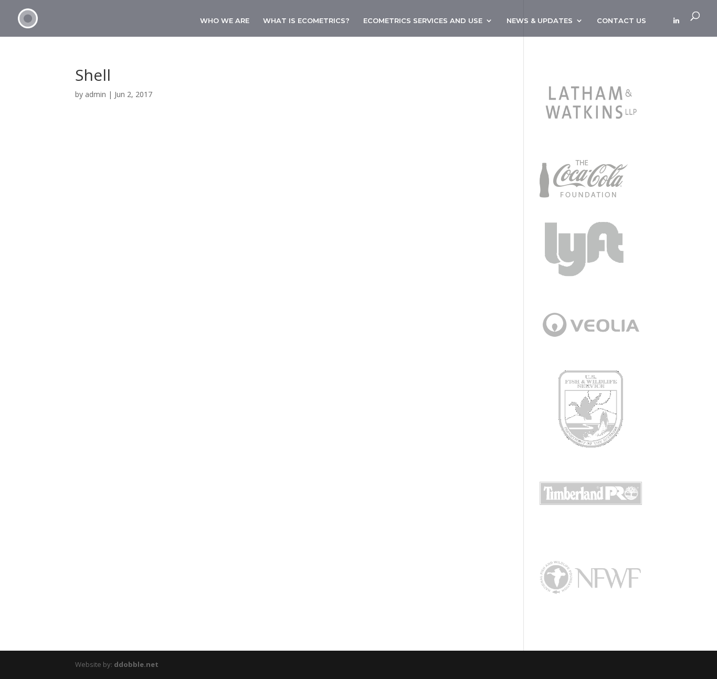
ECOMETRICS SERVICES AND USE (422, 21)
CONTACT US (621, 21)
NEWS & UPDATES (540, 21)
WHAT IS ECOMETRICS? (306, 21)
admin (95, 94)
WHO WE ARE (224, 21)
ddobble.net (136, 664)
